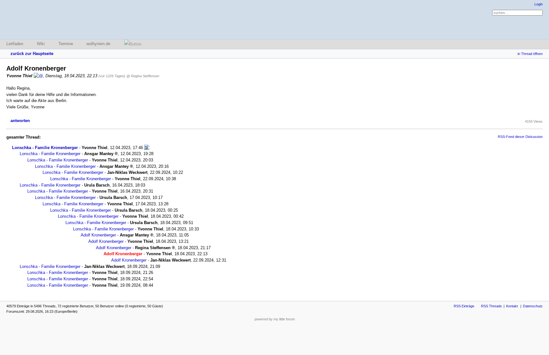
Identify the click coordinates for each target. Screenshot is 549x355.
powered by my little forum (274, 319)
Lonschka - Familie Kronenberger (45, 147)
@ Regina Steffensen (142, 76)
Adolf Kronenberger (98, 235)
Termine (65, 43)
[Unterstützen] (131, 44)
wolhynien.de (98, 43)
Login (538, 4)
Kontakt (512, 306)
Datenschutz (533, 306)
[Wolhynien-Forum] (39, 19)
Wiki (41, 43)
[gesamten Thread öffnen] (146, 147)
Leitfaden (14, 43)
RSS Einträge (464, 306)
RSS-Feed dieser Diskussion (520, 137)
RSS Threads (491, 306)
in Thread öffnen (530, 54)
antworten (20, 120)
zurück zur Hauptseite (31, 53)
